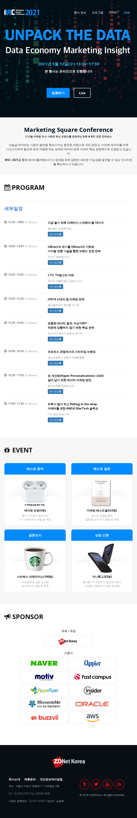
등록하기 (58, 93)
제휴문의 (30, 779)
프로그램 (97, 12)
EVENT (113, 12)
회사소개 (14, 779)
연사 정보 (54, 234)
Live (127, 12)
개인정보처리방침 (51, 779)
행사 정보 (80, 12)
